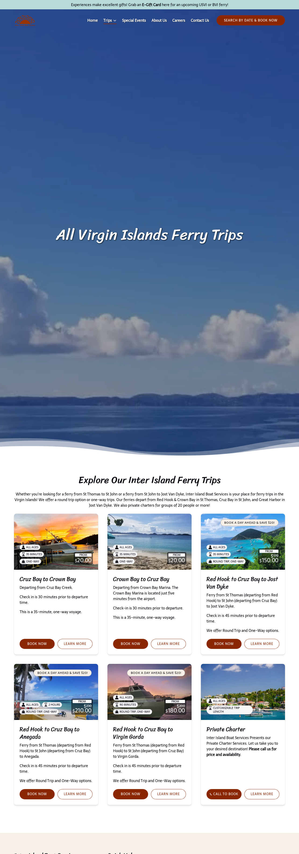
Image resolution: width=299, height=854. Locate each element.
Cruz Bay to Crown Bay (48, 579)
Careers (178, 20)
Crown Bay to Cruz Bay (141, 579)
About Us (159, 20)
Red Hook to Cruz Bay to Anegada (49, 733)
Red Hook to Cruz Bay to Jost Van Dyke (242, 582)
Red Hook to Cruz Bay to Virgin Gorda (143, 733)
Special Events (134, 20)
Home (92, 20)
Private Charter (225, 729)
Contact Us (200, 20)
